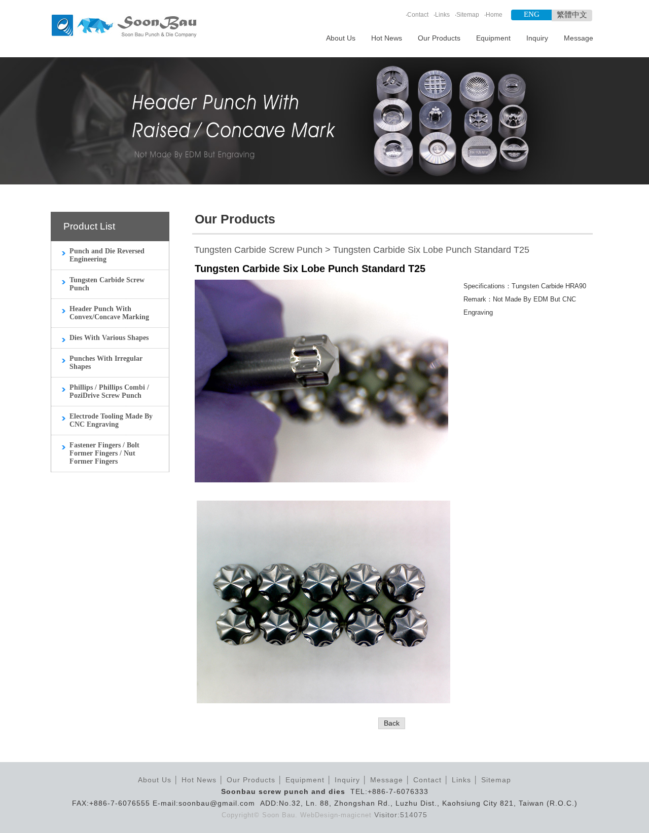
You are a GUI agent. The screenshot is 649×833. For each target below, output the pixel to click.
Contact (417, 14)
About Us (340, 38)
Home (494, 14)
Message (578, 38)
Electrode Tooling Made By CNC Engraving (111, 420)
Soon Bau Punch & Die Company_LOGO (124, 26)
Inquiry (537, 38)
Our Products (439, 38)
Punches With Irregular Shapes (105, 362)
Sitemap (467, 14)
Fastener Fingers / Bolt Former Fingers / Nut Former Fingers (104, 453)
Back (392, 723)
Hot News (386, 38)
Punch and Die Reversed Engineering (107, 255)
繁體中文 (572, 15)
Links (442, 14)
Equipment (493, 38)
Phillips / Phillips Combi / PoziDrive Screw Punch (109, 391)
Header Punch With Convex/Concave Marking (109, 313)
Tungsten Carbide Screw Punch (107, 284)
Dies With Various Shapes (109, 338)
